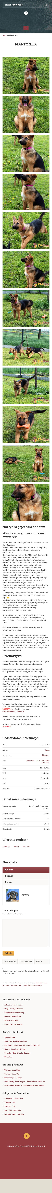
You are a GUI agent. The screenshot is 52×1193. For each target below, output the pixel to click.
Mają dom (45, 755)
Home (5, 35)
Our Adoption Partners (14, 1114)
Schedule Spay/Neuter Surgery (17, 1053)
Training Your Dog (12, 1070)
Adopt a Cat (9, 1103)
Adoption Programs (12, 1110)
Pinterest (26, 847)
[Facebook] (26, 13)
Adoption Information (13, 1005)
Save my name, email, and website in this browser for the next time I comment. (26, 972)
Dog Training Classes (13, 1009)
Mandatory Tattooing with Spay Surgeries (22, 1045)
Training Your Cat (11, 1074)
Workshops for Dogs (13, 1078)
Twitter (16, 847)
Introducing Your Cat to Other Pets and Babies (24, 1086)
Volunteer (8, 1057)
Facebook (6, 847)
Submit (8, 953)
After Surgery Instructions (15, 1041)
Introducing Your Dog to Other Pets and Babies (24, 1082)
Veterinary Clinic (11, 1020)
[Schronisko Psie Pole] (26, 20)
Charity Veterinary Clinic (14, 1049)
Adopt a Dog (9, 1106)
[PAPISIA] (12, 895)
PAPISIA (25, 895)
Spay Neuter (9, 1037)
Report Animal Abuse (13, 1024)
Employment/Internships (14, 1013)
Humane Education (12, 1017)
